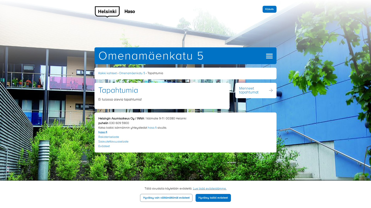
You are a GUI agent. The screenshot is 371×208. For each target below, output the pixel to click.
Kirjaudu (269, 9)
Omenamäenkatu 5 (151, 56)
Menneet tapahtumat (249, 90)
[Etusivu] (115, 11)
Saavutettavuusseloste (113, 141)
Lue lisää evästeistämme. (210, 188)
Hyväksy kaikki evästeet (213, 197)
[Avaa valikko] (269, 56)
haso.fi (152, 127)
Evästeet (104, 146)
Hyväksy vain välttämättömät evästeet (166, 197)
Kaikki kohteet (107, 73)
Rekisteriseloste (108, 137)
